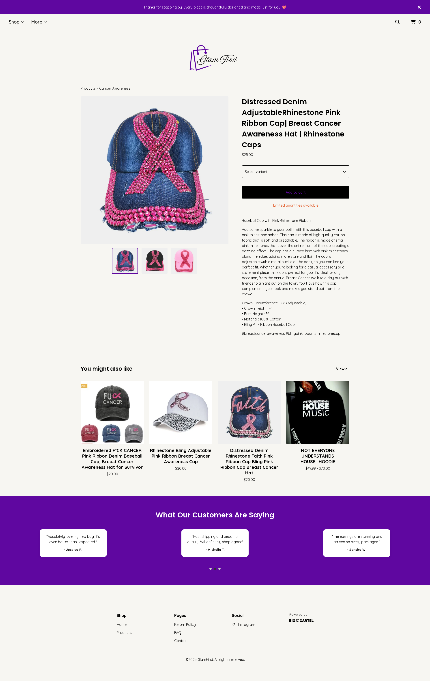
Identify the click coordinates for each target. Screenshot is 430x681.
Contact (181, 640)
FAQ (177, 632)
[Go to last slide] (86, 170)
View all (342, 369)
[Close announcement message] (419, 7)
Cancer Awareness (114, 88)
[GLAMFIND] (215, 57)
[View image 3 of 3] (184, 261)
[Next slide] (222, 170)
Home (122, 624)
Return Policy (185, 624)
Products (88, 88)
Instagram (246, 624)
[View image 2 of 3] (155, 261)
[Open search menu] (397, 22)
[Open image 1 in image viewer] (154, 170)
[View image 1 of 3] (125, 261)
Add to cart (296, 192)
